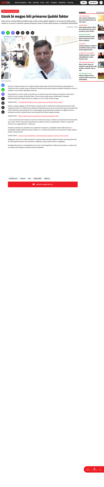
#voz (29, 178)
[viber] (13, 33)
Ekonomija (36, 2)
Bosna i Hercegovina (20, 2)
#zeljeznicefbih (37, 178)
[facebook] (3, 33)
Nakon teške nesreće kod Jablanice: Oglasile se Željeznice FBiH (38, 116)
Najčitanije (94, 470)
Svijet (29, 2)
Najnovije (88, 470)
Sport (47, 2)
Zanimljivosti (62, 2)
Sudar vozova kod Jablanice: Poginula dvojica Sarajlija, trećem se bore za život (43, 136)
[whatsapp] (8, 33)
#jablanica (46, 178)
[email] (22, 33)
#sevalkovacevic (13, 178)
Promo (42, 2)
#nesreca (23, 178)
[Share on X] (18, 33)
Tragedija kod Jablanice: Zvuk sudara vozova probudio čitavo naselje (40, 102)
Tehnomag (70, 2)
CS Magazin (54, 2)
